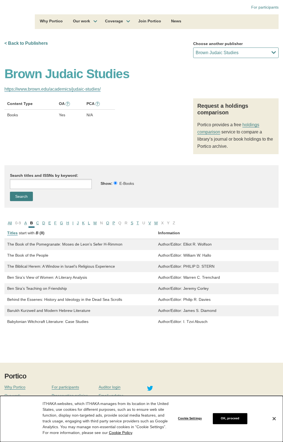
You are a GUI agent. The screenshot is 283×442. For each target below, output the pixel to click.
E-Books (126, 183)
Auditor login (109, 387)
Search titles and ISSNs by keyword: (44, 175)
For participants (265, 7)
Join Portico (149, 21)
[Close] (274, 418)
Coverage (114, 21)
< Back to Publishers (26, 43)
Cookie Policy (120, 432)
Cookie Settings (190, 418)
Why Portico (51, 21)
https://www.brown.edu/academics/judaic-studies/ (52, 89)
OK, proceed (230, 418)
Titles (12, 233)
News (176, 21)
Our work (81, 21)
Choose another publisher (218, 43)
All (10, 223)
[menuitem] (51, 21)
